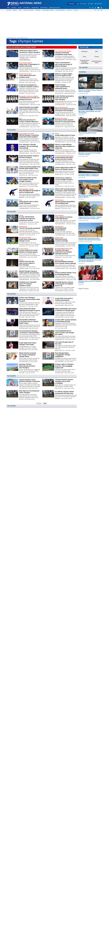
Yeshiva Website (60, 10)
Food (20, 10)
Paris (84, 56)
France (96, 56)
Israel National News (11, 37)
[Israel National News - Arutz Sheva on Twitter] (90, 7)
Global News (35, 7)
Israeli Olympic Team (96, 61)
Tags (18, 37)
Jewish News (43, 7)
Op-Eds (9, 10)
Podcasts (37, 10)
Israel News (26, 7)
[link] (90, 91)
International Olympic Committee (84, 62)
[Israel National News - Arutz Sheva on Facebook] (92, 7)
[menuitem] (8, 7)
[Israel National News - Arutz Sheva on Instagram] (95, 7)
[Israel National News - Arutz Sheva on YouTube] (98, 7)
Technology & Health (48, 10)
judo (96, 51)
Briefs (20, 7)
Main (8, 7)
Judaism (15, 10)
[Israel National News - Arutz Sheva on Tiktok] (101, 7)
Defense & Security (54, 7)
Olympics (84, 51)
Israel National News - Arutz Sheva (20, 4)
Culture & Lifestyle (28, 10)
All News (14, 7)
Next (45, 403)
